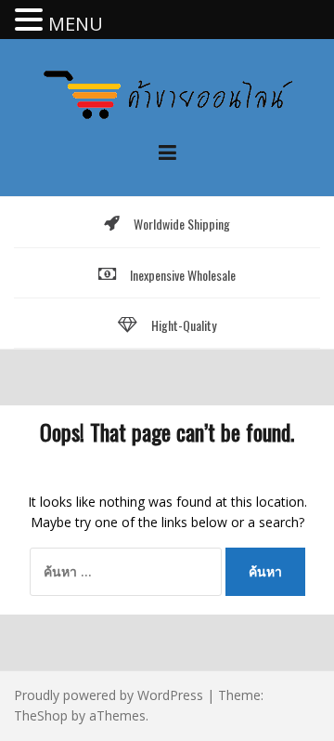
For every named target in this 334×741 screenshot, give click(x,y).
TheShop (41, 715)
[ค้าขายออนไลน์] (167, 92)
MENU (75, 23)
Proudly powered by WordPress (108, 695)
